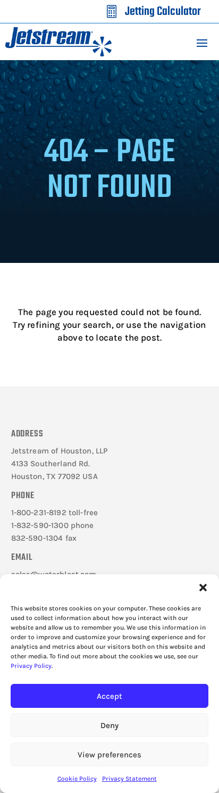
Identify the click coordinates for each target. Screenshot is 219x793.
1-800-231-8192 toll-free (54, 512)
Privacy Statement (129, 778)
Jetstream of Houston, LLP (59, 451)
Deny (109, 725)
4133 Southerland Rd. (50, 463)
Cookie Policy (77, 778)
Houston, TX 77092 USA (54, 476)
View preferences (109, 754)
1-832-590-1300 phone (52, 525)
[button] (203, 587)
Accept (109, 696)
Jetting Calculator (163, 11)
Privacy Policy (31, 666)
